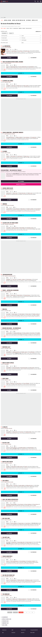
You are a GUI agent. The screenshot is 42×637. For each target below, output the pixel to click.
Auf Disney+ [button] (20, 73)
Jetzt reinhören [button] (21, 181)
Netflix (8, 28)
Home (2, 17)
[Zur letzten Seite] (32, 612)
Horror (23, 28)
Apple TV (11, 28)
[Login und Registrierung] (38, 1)
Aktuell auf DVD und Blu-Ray (18, 20)
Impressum (4, 629)
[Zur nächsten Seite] (26, 612)
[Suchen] (35, 1)
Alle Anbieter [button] (9, 76)
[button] (32, 57)
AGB (12, 629)
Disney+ (5, 28)
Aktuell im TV (35, 20)
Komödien (20, 28)
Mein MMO (32, 632)
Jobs (3, 632)
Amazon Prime (15, 28)
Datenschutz (23, 629)
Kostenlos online (29, 28)
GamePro (22, 632)
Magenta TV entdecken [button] (20, 184)
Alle (2, 20)
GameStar (13, 632)
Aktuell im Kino (7, 20)
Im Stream (28, 20)
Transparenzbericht (34, 629)
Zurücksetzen (38, 31)
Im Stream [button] (9, 57)
